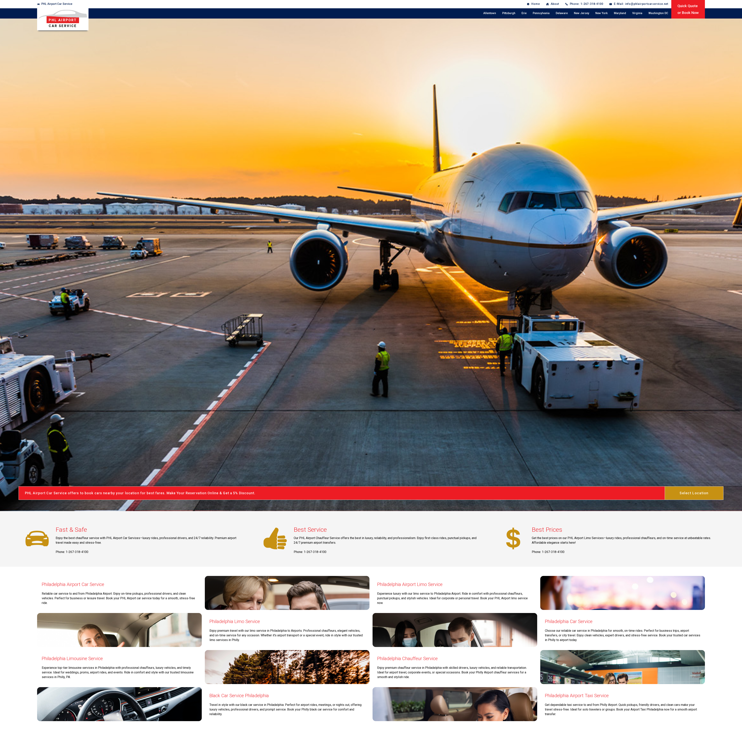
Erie (524, 13)
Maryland (620, 13)
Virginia (637, 13)
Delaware (562, 13)
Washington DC (658, 13)
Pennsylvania (541, 13)
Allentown (489, 13)
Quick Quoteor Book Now (688, 9)
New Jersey (581, 13)
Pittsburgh (508, 13)
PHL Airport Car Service (56, 4)
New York (601, 13)
